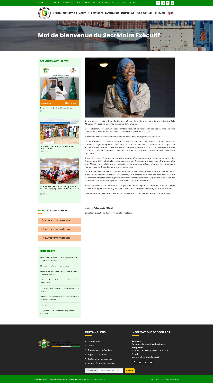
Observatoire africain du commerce (54, 266)
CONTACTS (160, 13)
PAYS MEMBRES (112, 13)
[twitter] (168, 2)
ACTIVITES (84, 13)
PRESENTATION (70, 13)
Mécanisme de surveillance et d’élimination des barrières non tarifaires (59, 259)
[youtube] (172, 2)
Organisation (94, 341)
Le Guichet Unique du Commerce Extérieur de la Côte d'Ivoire (59, 281)
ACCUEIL (57, 13)
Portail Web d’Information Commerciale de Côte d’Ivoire (59, 289)
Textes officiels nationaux (100, 359)
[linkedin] (163, 2)
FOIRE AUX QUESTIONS (170, 379)
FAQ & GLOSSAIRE (144, 13)
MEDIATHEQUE (127, 13)
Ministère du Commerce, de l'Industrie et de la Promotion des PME (58, 272)
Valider (129, 370)
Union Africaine (46, 305)
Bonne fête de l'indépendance (57, 108)
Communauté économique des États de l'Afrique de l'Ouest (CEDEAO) (59, 298)
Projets (91, 345)
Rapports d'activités (97, 354)
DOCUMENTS (97, 13)
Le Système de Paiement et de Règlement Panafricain (57, 312)
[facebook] (158, 2)
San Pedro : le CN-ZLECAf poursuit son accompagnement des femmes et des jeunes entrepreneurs (59, 189)
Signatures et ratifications (100, 350)
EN (172, 13)
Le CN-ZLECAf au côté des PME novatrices (56, 147)
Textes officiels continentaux (101, 363)
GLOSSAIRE (154, 379)
